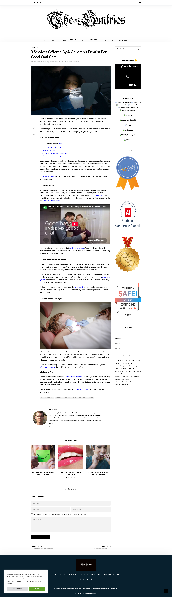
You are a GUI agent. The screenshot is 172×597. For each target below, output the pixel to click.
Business (62, 40)
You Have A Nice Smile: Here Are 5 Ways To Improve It (43, 473)
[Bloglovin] (37, 2)
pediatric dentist (49, 176)
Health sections (82, 389)
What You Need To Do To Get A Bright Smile (70, 473)
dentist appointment (73, 377)
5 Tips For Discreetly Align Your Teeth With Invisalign (98, 473)
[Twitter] (34, 2)
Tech (53, 40)
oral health (79, 287)
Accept (37, 589)
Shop (84, 40)
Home (44, 40)
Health (35, 48)
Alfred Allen (53, 409)
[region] (26, 581)
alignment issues (47, 367)
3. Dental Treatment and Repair (52, 156)
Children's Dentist (47, 397)
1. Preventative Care (48, 150)
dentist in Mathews (52, 201)
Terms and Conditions (111, 574)
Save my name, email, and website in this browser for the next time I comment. (60, 514)
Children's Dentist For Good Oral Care (68, 397)
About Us (94, 40)
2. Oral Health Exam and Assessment (54, 153)
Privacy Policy (96, 574)
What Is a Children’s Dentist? (51, 148)
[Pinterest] (40, 2)
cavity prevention (76, 248)
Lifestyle (73, 40)
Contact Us (124, 40)
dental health (88, 397)
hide (60, 144)
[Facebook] (32, 2)
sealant (99, 195)
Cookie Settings (17, 589)
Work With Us (109, 40)
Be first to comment (72, 62)
